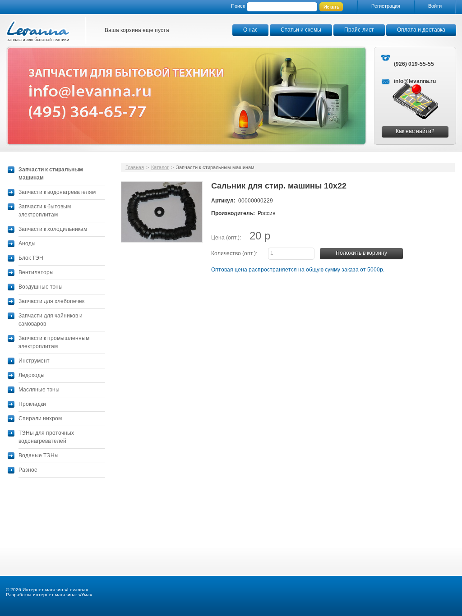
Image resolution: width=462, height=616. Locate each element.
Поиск (238, 6)
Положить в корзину (361, 253)
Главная (134, 167)
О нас (250, 30)
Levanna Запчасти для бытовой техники (38, 30)
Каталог (160, 167)
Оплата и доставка (421, 30)
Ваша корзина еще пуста (137, 30)
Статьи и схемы (301, 30)
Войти (435, 6)
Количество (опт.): (234, 253)
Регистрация (385, 6)
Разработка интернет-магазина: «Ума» (49, 594)
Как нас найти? (415, 131)
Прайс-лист (359, 30)
